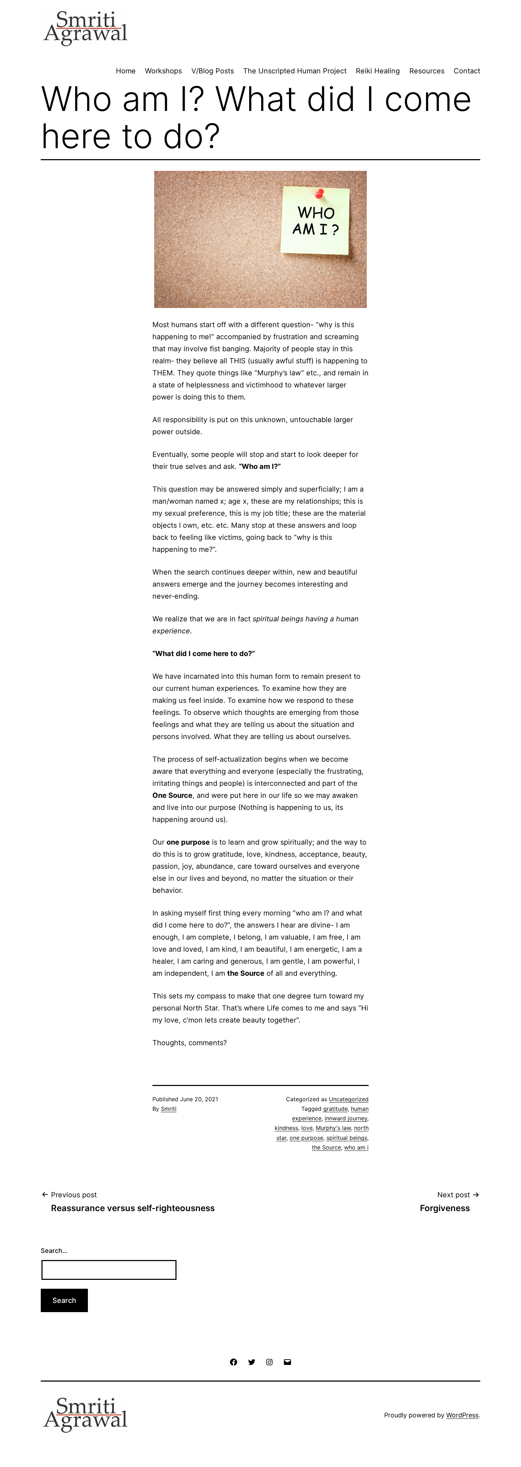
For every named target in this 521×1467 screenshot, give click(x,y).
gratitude (335, 1108)
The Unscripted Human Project (295, 71)
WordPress (462, 1415)
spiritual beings (346, 1137)
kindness (286, 1127)
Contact (467, 71)
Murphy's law (333, 1127)
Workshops (163, 71)
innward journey (346, 1118)
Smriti (169, 1108)
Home (126, 71)
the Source (326, 1147)
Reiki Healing (378, 71)
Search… (54, 1250)
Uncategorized (349, 1099)
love (307, 1127)
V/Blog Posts (212, 71)
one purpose (306, 1137)
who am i (356, 1147)
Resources (426, 71)
